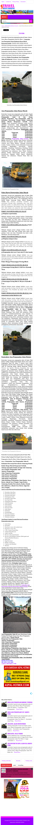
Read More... (19, 709)
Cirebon (20, 138)
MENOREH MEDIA (20, 822)
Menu (4, 17)
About (2, 1)
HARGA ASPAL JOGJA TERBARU (15, 734)
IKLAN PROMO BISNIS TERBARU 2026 (21, 820)
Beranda (18, 760)
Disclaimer (23, 1)
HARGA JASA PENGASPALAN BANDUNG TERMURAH (19, 702)
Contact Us (8, 1)
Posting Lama (29, 760)
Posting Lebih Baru (6, 760)
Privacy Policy (15, 1)
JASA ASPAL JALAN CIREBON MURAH (16, 724)
